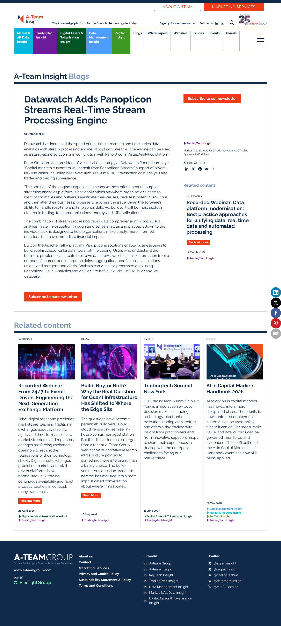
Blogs (137, 33)
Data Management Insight (99, 37)
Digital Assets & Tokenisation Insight (71, 37)
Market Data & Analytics (198, 150)
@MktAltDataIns (226, 587)
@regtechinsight (226, 569)
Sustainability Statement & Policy (105, 580)
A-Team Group (160, 563)
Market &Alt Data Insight (23, 37)
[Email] (276, 333)
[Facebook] (276, 313)
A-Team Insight (160, 569)
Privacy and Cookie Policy (99, 574)
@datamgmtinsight (228, 581)
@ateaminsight (225, 563)
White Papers (158, 33)
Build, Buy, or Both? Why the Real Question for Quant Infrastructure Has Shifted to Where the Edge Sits (109, 397)
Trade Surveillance (226, 150)
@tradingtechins (226, 575)
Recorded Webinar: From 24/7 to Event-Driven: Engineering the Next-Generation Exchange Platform (45, 397)
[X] (276, 303)
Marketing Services (233, 7)
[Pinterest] (276, 323)
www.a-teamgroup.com (32, 570)
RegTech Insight (121, 35)
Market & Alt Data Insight (225, 512)
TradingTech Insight (45, 35)
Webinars (181, 33)
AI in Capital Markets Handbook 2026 (231, 388)
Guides (199, 33)
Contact (85, 562)
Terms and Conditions (96, 586)
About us (86, 556)
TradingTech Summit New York (168, 388)
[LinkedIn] (276, 292)
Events (215, 33)
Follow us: (206, 23)
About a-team (178, 7)
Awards (231, 33)
